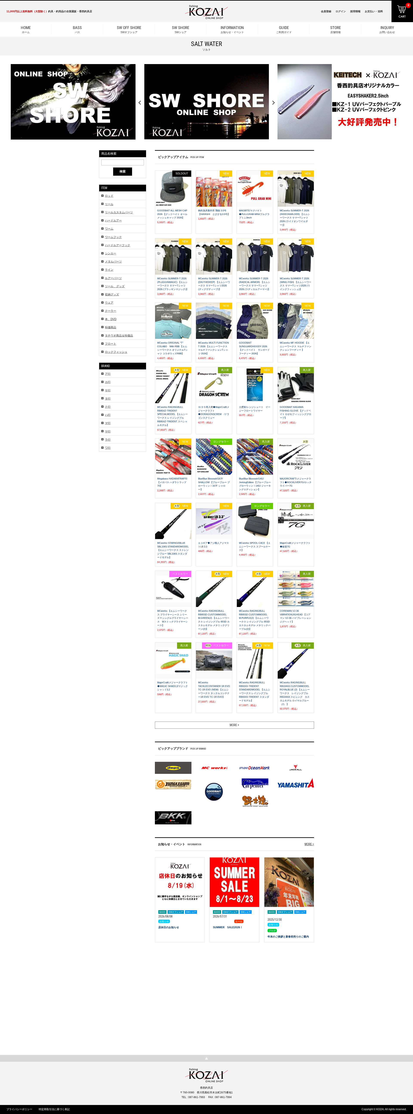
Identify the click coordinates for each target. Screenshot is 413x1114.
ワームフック (113, 237)
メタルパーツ (113, 261)
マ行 (108, 423)
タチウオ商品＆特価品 (119, 335)
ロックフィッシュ (116, 351)
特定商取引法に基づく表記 (54, 1109)
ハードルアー (113, 220)
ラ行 (108, 439)
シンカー (110, 253)
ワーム (109, 228)
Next (273, 103)
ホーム (26, 29)
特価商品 (110, 327)
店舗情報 (335, 29)
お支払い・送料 (374, 11)
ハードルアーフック (117, 245)
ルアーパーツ (113, 278)
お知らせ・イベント (232, 29)
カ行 (108, 382)
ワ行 (108, 447)
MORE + (234, 725)
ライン (109, 269)
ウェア (109, 302)
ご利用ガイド (284, 29)
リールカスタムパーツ (119, 212)
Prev (140, 103)
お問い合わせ (387, 29)
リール (109, 204)
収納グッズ (112, 294)
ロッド (109, 195)
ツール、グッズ (115, 286)
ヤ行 (108, 431)
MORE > (309, 844)
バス (77, 29)
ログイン (341, 11)
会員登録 (326, 11)
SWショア (180, 29)
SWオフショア (129, 29)
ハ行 (108, 414)
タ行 (108, 398)
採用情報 (355, 11)
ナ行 (108, 406)
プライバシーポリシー (19, 1109)
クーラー (110, 310)
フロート (110, 343)
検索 (123, 171)
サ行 (108, 390)
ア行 (108, 373)
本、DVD (110, 319)
